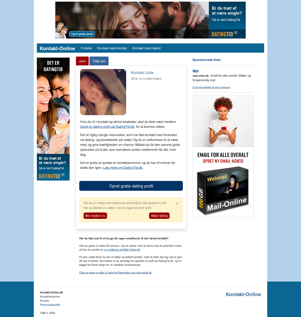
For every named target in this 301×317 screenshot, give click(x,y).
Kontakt (44, 300)
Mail (195, 71)
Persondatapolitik (50, 305)
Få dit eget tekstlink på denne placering (211, 87)
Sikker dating (159, 216)
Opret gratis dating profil (131, 186)
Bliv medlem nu (95, 216)
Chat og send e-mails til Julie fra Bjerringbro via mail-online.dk (115, 272)
